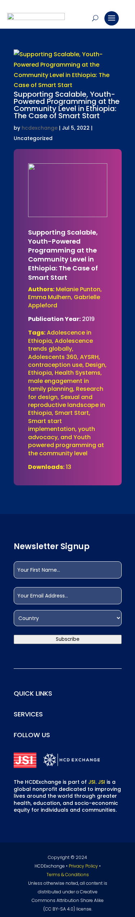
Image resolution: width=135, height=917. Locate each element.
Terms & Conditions (67, 875)
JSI (91, 782)
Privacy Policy (83, 866)
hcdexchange (40, 127)
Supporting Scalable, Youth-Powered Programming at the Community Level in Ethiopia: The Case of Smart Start (67, 105)
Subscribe (68, 639)
